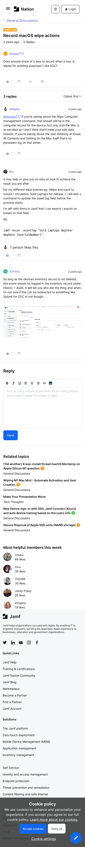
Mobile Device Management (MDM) (26, 741)
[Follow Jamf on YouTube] (21, 642)
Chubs (19, 555)
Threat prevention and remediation (26, 787)
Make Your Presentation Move (24, 496)
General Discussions (22, 20)
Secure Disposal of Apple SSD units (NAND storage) (39, 525)
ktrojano (20, 603)
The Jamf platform (15, 728)
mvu (18, 567)
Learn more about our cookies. (54, 819)
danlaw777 (16, 53)
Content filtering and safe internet (25, 794)
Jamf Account (12, 708)
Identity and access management (25, 774)
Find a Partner (12, 702)
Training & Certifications (19, 669)
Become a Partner (15, 695)
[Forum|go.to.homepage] (24, 9)
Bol (11, 171)
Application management (19, 748)
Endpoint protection (16, 781)
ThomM (20, 579)
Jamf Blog (9, 682)
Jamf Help (10, 662)
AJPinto (14, 271)
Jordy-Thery (23, 591)
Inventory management (18, 755)
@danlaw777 (12, 116)
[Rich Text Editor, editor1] (42, 407)
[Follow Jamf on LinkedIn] (13, 642)
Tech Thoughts (13, 502)
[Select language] (55, 9)
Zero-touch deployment (19, 735)
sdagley (14, 109)
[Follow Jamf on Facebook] (37, 642)
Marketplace (11, 688)
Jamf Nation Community (19, 675)
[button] (8, 10)
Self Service (11, 767)
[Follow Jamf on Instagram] (29, 642)
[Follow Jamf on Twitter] (5, 642)
